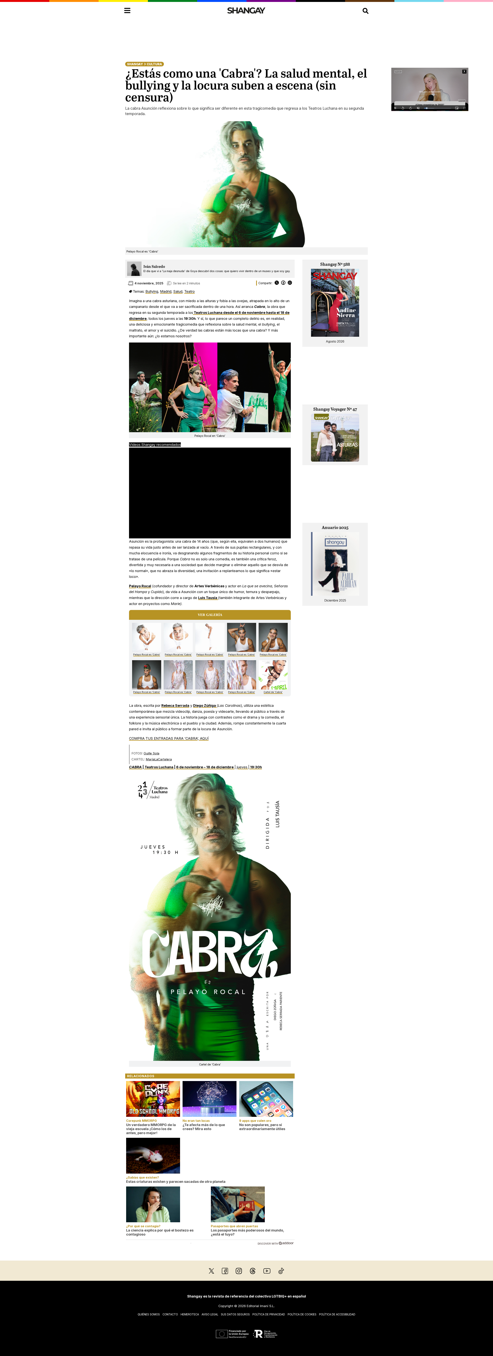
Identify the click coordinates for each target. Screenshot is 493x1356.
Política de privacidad (268, 1314)
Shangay (135, 64)
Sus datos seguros (235, 1314)
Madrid (165, 291)
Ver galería (210, 615)
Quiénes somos (149, 1314)
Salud (177, 291)
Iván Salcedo (154, 267)
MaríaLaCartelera (159, 759)
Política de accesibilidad (337, 1314)
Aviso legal (210, 1314)
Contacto (170, 1314)
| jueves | (195, 767)
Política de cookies (302, 1314)
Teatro (189, 291)
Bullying (151, 291)
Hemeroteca (190, 1314)
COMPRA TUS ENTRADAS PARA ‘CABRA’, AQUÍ (169, 738)
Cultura (154, 64)
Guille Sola (151, 753)
